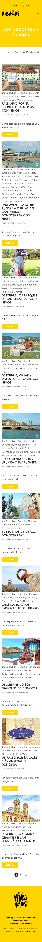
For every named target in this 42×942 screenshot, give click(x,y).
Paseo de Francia (26, 455)
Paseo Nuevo (17, 173)
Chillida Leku (26, 601)
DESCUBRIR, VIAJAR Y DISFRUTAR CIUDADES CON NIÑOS (21, 378)
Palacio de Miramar (12, 291)
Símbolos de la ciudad (13, 674)
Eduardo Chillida (23, 190)
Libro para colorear (18, 368)
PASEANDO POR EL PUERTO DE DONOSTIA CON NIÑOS (18, 107)
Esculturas (7, 194)
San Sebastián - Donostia (14, 93)
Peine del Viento (21, 194)
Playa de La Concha (28, 197)
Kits (29, 93)
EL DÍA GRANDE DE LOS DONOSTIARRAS (19, 533)
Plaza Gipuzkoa (16, 284)
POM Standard (30, 931)
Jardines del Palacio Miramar (23, 288)
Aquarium (13, 96)
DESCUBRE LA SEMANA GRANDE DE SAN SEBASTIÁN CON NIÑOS (18, 837)
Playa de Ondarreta (20, 180)
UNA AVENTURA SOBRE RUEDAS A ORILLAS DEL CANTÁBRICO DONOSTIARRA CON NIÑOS (18, 212)
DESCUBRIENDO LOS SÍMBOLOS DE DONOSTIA (19, 686)
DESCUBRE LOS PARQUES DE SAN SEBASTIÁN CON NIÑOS (19, 299)
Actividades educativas (14, 364)
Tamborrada (8, 528)
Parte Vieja (13, 524)
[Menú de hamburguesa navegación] (38, 13)
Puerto (5, 100)
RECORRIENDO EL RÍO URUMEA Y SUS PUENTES (19, 460)
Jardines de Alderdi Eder (14, 176)
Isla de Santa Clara (29, 96)
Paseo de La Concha (22, 830)
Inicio (10, 52)
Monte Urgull (14, 281)
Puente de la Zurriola (12, 169)
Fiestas (18, 528)
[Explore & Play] (17, 13)
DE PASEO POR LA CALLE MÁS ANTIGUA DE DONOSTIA (19, 761)
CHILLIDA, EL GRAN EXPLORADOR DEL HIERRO (20, 606)
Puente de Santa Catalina (15, 451)
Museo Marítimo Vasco (21, 100)
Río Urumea (8, 190)
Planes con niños (10, 201)
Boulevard (30, 173)
